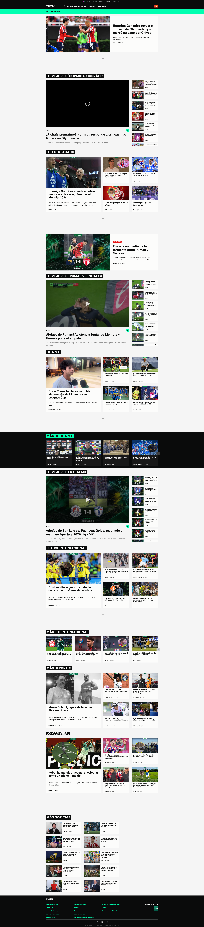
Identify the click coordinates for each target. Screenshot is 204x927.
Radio (114, 1)
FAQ (75, 911)
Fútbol (50, 209)
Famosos (101, 1)
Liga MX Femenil (137, 464)
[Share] (127, 130)
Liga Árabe (51, 605)
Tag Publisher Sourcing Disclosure (84, 917)
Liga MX (135, 181)
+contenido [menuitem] (101, 6)
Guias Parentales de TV (80, 914)
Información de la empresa (53, 911)
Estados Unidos (67, 831)
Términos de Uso (50, 907)
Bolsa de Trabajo (50, 917)
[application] (87, 103)
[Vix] (156, 6)
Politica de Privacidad (52, 904)
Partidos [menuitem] (69, 6)
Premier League (137, 577)
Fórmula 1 (136, 697)
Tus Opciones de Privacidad (110, 911)
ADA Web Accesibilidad (52, 914)
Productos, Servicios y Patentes (111, 904)
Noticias (95, 1)
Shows (88, 1)
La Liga (106, 577)
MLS (134, 660)
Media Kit (76, 907)
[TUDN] (50, 6)
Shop (119, 1)
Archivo (104, 907)
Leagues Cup (52, 409)
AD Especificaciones (80, 904)
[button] (87, 303)
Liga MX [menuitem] (77, 6)
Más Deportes (52, 725)
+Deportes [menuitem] (91, 6)
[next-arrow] (158, 453)
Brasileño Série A (138, 606)
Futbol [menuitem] (83, 6)
